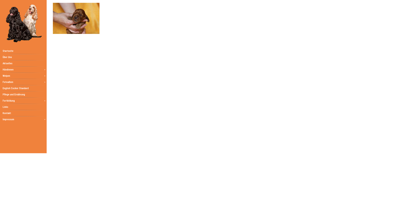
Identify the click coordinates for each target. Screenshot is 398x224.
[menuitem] (23, 51)
